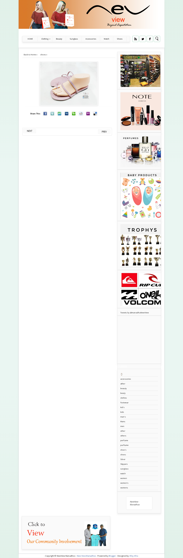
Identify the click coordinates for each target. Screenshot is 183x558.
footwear (124, 402)
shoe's (123, 450)
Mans (122, 421)
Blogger (112, 556)
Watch (106, 39)
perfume (124, 440)
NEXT (29, 131)
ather (122, 383)
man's (123, 416)
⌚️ (121, 374)
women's (124, 483)
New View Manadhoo (86, 556)
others (123, 435)
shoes (43, 54)
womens (124, 487)
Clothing (44, 39)
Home (30, 39)
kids (122, 412)
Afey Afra (133, 556)
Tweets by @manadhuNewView (134, 312)
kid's (122, 407)
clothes (123, 398)
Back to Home (30, 54)
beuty (123, 393)
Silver (122, 459)
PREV (104, 131)
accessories (125, 379)
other (122, 431)
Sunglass (74, 39)
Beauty (59, 39)
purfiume (124, 445)
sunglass (124, 468)
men (122, 426)
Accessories (90, 39)
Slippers (124, 464)
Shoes (120, 39)
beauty (123, 388)
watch (123, 473)
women (123, 478)
